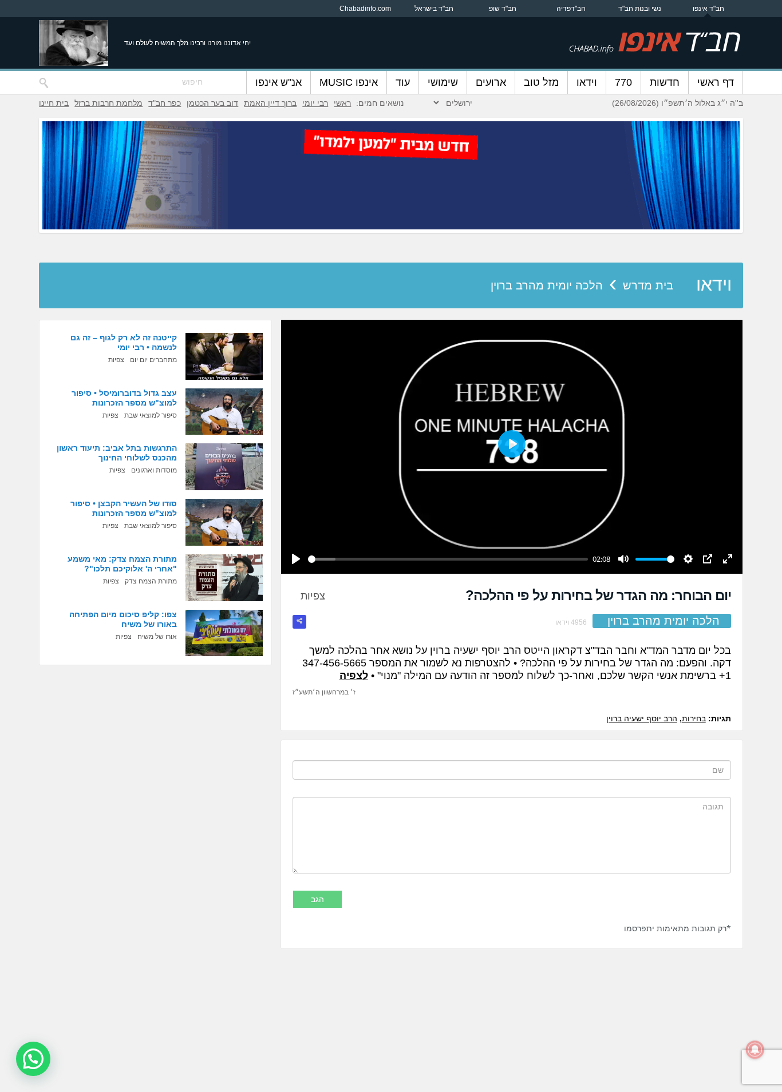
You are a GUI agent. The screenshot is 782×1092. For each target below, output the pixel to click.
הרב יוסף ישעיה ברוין (641, 718)
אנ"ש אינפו (278, 82)
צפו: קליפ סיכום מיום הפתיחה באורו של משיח (123, 619)
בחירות (694, 718)
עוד (403, 82)
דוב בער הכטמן (212, 103)
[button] (33, 1059)
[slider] (448, 559)
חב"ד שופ (502, 9)
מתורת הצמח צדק (151, 581)
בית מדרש (648, 285)
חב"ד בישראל (433, 9)
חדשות (665, 82)
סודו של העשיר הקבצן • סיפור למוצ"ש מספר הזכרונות (123, 508)
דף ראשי (715, 82)
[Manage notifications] (755, 1050)
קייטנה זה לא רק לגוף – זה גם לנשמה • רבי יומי (123, 342)
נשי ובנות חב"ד (639, 9)
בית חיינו (54, 103)
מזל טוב (541, 82)
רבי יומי (315, 103)
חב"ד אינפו (708, 9)
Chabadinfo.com (365, 9)
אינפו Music (348, 82)
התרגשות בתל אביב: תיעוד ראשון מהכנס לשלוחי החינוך (117, 452)
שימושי (443, 82)
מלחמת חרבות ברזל (108, 103)
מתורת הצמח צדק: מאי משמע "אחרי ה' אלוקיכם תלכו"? (122, 563)
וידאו (586, 82)
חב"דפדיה (571, 9)
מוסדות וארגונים (154, 470)
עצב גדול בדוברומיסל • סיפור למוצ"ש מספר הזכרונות (124, 397)
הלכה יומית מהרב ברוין (547, 285)
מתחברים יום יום (153, 360)
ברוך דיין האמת (270, 103)
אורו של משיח (157, 637)
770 (623, 82)
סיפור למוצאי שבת (150, 415)
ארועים (491, 82)
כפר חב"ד (164, 103)
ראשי (342, 103)
